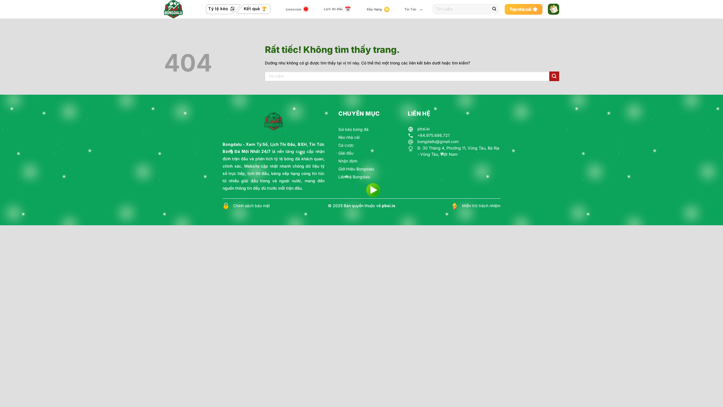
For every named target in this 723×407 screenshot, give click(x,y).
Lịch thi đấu (333, 9)
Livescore (294, 9)
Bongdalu (232, 144)
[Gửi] (494, 9)
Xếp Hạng (374, 9)
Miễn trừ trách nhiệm (481, 205)
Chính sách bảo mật (251, 205)
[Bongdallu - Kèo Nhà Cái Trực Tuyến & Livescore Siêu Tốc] (177, 9)
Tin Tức (410, 9)
